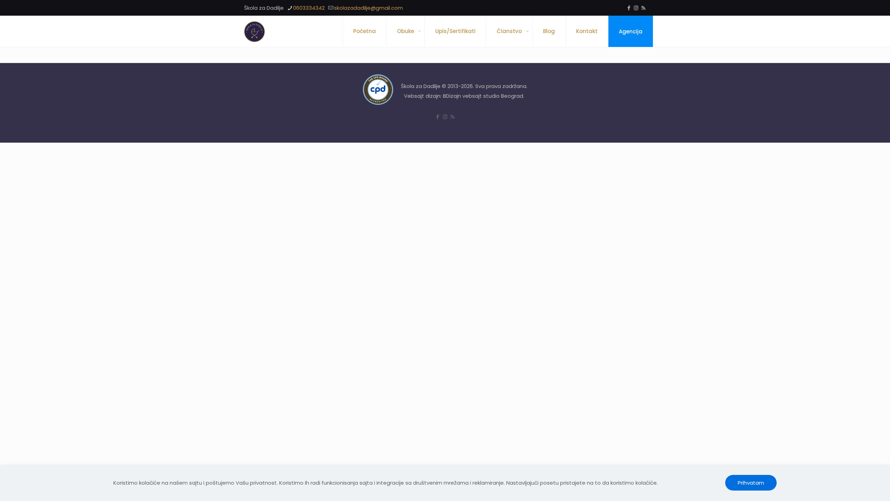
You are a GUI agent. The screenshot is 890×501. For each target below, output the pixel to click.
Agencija (630, 31)
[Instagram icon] (636, 7)
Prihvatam (751, 482)
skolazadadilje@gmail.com (368, 7)
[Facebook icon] (628, 7)
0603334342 (309, 7)
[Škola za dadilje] (254, 31)
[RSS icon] (643, 7)
